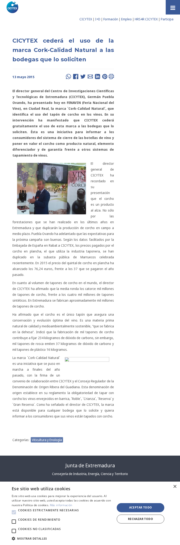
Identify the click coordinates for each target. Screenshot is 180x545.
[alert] (90, 513)
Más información (61, 505)
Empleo (126, 19)
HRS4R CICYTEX (146, 19)
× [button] (174, 486)
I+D (97, 19)
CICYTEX (85, 19)
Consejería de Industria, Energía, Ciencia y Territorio (90, 474)
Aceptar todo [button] (140, 507)
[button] (14, 512)
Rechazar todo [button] (140, 519)
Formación (110, 19)
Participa (167, 19)
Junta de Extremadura (90, 465)
